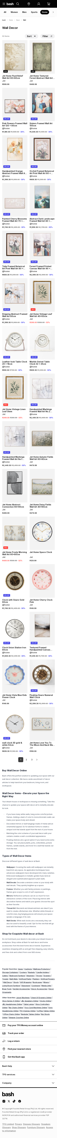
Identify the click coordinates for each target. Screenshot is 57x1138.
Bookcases (37, 982)
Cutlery (5, 976)
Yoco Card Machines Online (35, 1008)
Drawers (47, 976)
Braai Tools (6, 989)
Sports (34, 12)
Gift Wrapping (25, 982)
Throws (39, 976)
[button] (29, 4)
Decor (18, 20)
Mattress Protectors (41, 969)
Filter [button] (45, 36)
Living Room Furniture (11, 986)
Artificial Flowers (48, 979)
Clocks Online (45, 1001)
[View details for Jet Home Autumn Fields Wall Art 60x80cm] (42, 438)
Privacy (18, 1124)
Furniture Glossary (36, 1127)
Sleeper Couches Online (19, 1018)
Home (44, 12)
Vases (20, 969)
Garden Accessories (21, 989)
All (5, 12)
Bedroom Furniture (17, 976)
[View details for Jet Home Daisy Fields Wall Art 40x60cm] (42, 485)
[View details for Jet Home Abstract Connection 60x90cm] (14, 485)
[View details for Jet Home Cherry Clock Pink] (42, 581)
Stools (16, 982)
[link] (37, 759)
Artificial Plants (25, 979)
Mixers (46, 982)
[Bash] (4, 20)
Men (24, 12)
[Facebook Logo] (19, 1102)
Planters (36, 979)
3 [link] (32, 759)
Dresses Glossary (31, 1124)
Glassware (25, 986)
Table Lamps (28, 1004)
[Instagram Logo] (4, 1102)
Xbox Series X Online (11, 1001)
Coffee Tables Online (46, 1011)
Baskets (31, 972)
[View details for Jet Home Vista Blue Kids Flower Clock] (14, 676)
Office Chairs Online (11, 1014)
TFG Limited (8, 1124)
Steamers (30, 976)
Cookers (23, 972)
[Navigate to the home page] (10, 4)
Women (14, 12)
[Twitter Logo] (9, 1102)
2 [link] (26, 759)
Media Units (46, 986)
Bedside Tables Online (30, 1014)
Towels (5, 979)
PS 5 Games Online (28, 1011)
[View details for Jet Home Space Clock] (42, 533)
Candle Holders (42, 972)
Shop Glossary (19, 1127)
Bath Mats (14, 979)
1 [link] (20, 759)
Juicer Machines (23, 998)
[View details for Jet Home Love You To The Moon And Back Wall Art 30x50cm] (42, 724)
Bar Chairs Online (16, 1008)
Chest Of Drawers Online (41, 998)
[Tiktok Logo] (14, 1102)
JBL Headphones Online (12, 1004)
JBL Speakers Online (29, 1001)
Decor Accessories (39, 989)
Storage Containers (10, 972)
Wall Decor (7, 982)
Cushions (28, 969)
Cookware (36, 986)
